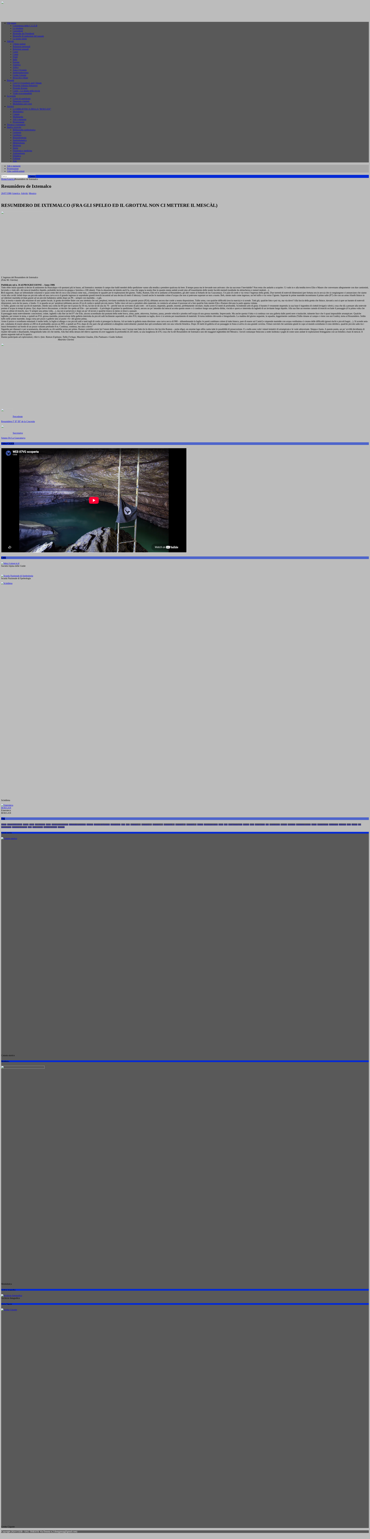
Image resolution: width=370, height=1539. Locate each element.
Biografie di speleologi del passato (28, 36)
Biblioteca (89, 824)
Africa (15, 67)
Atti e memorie (19, 119)
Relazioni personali (21, 46)
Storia (15, 148)
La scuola (11, 96)
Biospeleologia (19, 137)
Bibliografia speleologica (24, 130)
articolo (31, 824)
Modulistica (18, 111)
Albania (4, 824)
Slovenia (354, 824)
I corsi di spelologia (21, 98)
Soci (359, 824)
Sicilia (349, 824)
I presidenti (18, 31)
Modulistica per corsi (22, 104)
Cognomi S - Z (191, 824)
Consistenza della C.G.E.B (25, 25)
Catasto (16, 114)
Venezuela (61, 827)
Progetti (10, 80)
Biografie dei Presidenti (23, 33)
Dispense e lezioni (21, 101)
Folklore (16, 158)
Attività (10, 41)
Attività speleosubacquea (59, 824)
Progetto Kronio (20, 88)
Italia (15, 59)
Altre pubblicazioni (15, 171)
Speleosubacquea (20, 72)
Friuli (15, 57)
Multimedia (18, 117)
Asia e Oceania (20, 70)
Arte (15, 161)
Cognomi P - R (180, 824)
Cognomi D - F (146, 824)
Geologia (17, 132)
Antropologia (19, 153)
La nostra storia (20, 38)
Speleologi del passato (19, 827)
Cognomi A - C (135, 824)
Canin (15, 54)
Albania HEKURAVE (14, 824)
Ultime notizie (19, 44)
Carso (15, 51)
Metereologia (19, 143)
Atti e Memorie (40, 824)
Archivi (10, 106)
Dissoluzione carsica (211, 824)
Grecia (252, 824)
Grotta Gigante (19, 75)
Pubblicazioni (333, 824)
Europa (16, 62)
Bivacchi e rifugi (20, 78)
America (17, 64)
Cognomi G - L (157, 824)
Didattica (17, 156)
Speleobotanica (20, 140)
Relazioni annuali (21, 49)
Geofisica (17, 135)
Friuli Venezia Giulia (235, 824)
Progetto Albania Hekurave (25, 85)
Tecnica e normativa (16, 124)
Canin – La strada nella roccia (26, 91)
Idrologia (17, 145)
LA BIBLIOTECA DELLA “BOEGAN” (32, 109)
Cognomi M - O (169, 824)
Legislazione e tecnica (303, 824)
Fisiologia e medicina (22, 150)
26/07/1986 (6, 193)
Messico (32, 193)
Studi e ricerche (14, 127)
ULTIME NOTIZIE (50, 827)
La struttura (18, 28)
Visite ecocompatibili (22, 93)
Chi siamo (11, 23)
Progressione (18, 122)
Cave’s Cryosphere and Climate (27, 83)
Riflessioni (342, 824)
